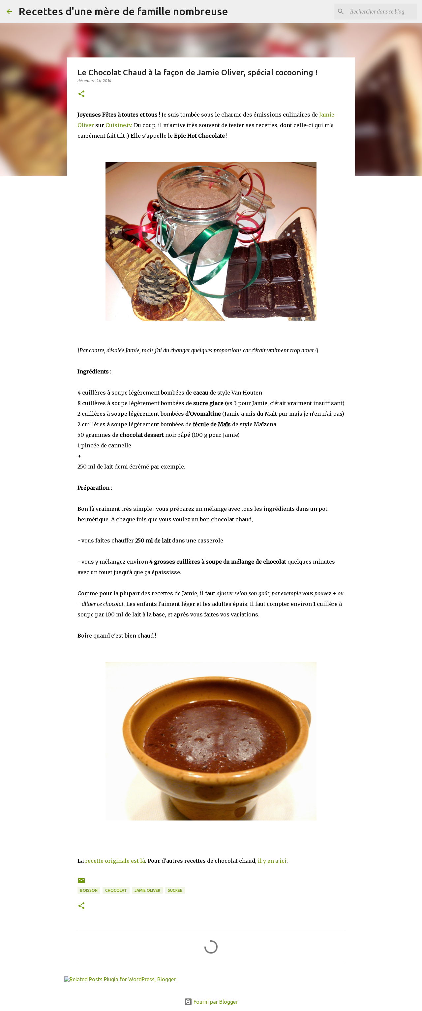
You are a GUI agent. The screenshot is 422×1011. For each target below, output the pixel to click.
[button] (81, 94)
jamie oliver (147, 890)
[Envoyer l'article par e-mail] (81, 883)
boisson (89, 890)
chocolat (116, 890)
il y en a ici (272, 860)
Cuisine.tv (118, 125)
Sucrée (175, 890)
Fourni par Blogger (215, 1002)
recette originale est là (115, 860)
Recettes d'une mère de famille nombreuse (123, 11)
